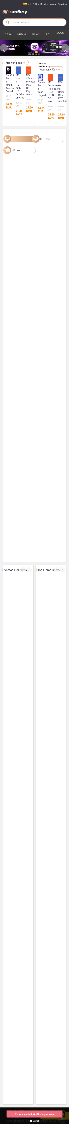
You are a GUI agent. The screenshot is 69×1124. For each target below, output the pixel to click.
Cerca (35, 1120)
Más (20, 62)
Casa (8, 34)
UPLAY (34, 34)
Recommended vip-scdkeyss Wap (34, 1114)
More (55, 69)
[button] (4, 47)
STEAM (21, 34)
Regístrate (62, 4)
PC (47, 34)
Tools (59, 32)
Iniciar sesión (50, 4)
